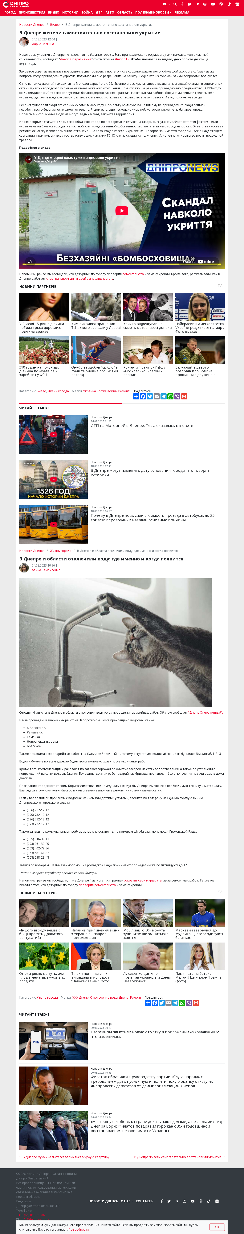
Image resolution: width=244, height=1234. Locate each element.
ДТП (99, 12)
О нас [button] (126, 1201)
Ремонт (124, 391)
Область (124, 12)
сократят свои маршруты (143, 880)
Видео (53, 12)
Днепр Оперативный (76, 59)
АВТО (110, 12)
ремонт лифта (133, 274)
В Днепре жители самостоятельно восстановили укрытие (178, 1157)
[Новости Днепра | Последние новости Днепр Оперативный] (16, 4)
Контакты (144, 1201)
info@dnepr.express (35, 1219)
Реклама (181, 12)
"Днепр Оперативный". (205, 712)
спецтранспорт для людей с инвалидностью (79, 278)
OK (217, 1227)
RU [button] (165, 4)
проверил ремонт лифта (97, 885)
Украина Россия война (100, 391)
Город (10, 12)
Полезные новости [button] (152, 12)
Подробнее (76, 1229)
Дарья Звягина (43, 44)
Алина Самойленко (46, 570)
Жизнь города (58, 391)
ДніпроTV (122, 59)
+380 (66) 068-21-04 (30, 1215)
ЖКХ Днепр (80, 997)
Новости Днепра (32, 25)
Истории (70, 12)
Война (87, 12)
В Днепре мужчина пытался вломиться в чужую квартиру (65, 1157)
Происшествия (32, 12)
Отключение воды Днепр (109, 997)
